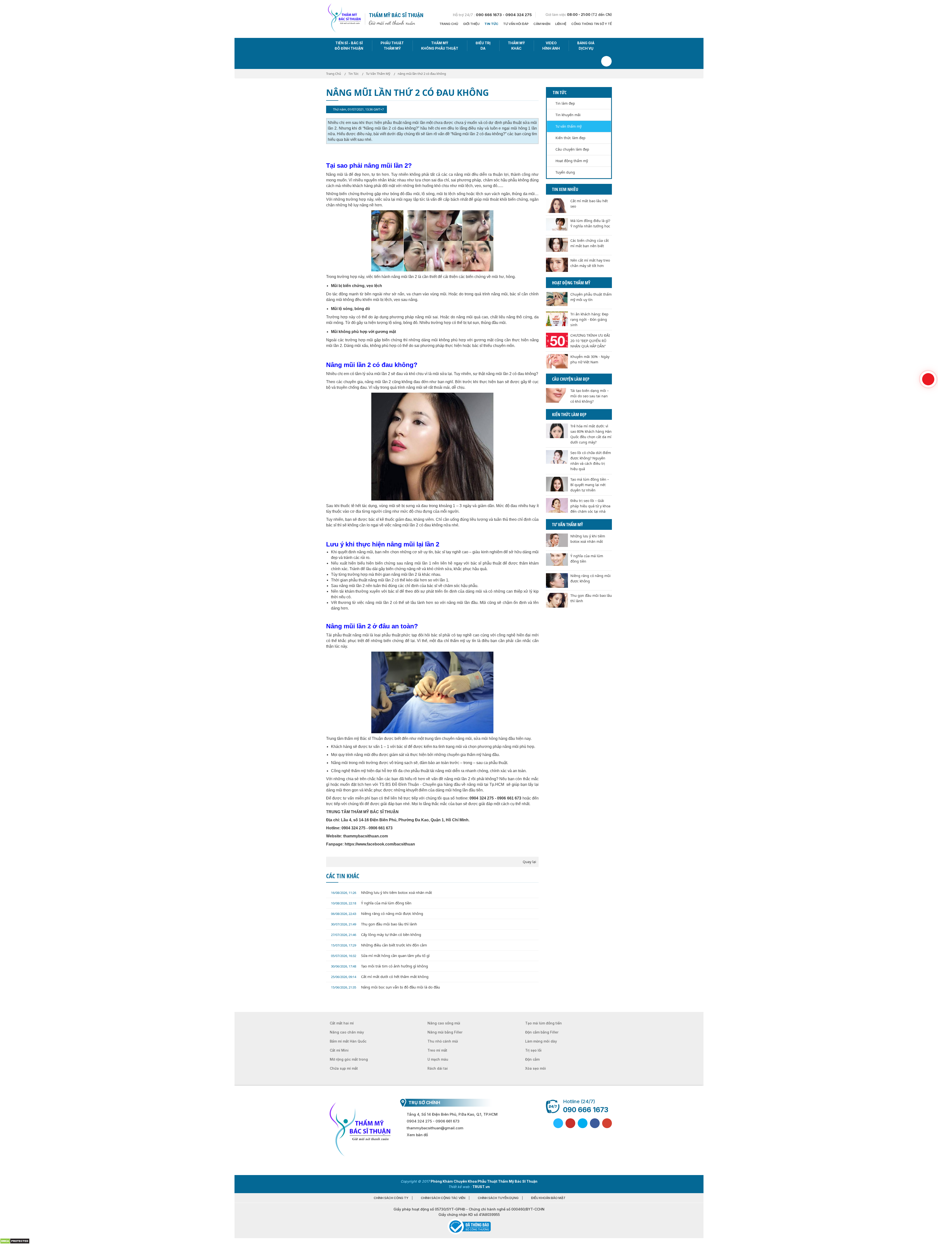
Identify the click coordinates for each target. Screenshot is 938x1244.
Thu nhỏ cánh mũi (442, 1041)
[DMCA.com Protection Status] (15, 1241)
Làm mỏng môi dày (541, 1041)
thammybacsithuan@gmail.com (435, 1128)
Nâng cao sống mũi (443, 1023)
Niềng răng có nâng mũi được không (377, 913)
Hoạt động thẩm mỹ (571, 160)
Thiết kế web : (459, 1187)
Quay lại (529, 861)
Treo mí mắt (437, 1050)
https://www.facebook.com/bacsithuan (380, 844)
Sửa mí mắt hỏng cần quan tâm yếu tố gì (380, 955)
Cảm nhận (541, 24)
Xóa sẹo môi (535, 1068)
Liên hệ (560, 24)
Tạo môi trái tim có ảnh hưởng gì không (379, 966)
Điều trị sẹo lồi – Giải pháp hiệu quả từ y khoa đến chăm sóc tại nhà (590, 506)
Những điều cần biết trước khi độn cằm (379, 945)
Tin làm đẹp (565, 103)
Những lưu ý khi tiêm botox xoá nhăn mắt (381, 892)
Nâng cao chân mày (347, 1032)
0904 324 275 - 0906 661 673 (433, 1121)
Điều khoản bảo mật (548, 1198)
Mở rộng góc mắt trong (349, 1059)
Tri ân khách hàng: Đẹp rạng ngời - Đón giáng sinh (589, 319)
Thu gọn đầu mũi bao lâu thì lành (374, 924)
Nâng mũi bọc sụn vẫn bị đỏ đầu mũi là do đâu (385, 987)
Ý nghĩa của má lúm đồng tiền (371, 902)
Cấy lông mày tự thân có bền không (376, 934)
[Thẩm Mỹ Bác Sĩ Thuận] (344, 18)
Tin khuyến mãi (568, 114)
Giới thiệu (471, 24)
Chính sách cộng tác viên (443, 1198)
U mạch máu (437, 1059)
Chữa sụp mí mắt (344, 1068)
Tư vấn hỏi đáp (516, 24)
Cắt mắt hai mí (342, 1023)
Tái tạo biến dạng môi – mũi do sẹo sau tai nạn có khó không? (589, 396)
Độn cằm (532, 1059)
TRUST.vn (481, 1187)
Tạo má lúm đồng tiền (543, 1023)
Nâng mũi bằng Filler (444, 1032)
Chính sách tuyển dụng (498, 1198)
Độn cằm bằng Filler (541, 1032)
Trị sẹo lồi (533, 1050)
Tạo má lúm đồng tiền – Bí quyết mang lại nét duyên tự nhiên (589, 484)
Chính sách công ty (391, 1198)
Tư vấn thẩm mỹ (568, 126)
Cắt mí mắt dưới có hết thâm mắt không (379, 976)
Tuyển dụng (565, 172)
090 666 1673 (585, 1110)
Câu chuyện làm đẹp (572, 149)
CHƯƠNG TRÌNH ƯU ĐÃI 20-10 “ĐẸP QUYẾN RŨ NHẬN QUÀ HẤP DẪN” (590, 340)
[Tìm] (606, 61)
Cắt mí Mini (339, 1050)
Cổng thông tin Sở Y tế (591, 24)
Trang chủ (448, 24)
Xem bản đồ (417, 1135)
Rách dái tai (437, 1068)
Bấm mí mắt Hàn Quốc (348, 1041)
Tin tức (491, 24)
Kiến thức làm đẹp (570, 137)
